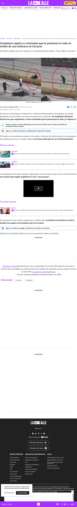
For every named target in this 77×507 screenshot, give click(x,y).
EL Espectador (14, 471)
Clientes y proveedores (31, 469)
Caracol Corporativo (15, 478)
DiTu (11, 469)
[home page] (38, 3)
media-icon (38, 504)
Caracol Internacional (16, 476)
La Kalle (2, 38)
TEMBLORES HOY (58, 8)
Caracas (18, 280)
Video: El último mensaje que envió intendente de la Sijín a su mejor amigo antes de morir (44, 164)
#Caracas (6, 266)
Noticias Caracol (14, 457)
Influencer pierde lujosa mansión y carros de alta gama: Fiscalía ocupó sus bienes (41, 153)
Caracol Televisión (15, 460)
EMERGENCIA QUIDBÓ (31, 8)
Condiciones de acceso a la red (55, 457)
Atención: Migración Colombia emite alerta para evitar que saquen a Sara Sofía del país (43, 210)
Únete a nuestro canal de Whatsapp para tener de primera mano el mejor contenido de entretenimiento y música (36, 125)
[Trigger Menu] (2, 3)
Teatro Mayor (13, 474)
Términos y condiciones (53, 468)
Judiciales (17, 38)
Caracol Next (13, 481)
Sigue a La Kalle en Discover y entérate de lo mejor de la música (28, 131)
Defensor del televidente (32, 460)
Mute (57, 504)
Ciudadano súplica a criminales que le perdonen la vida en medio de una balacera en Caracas (49, 38)
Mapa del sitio (29, 474)
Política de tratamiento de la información (55, 463)
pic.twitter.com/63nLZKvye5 (43, 271)
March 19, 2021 (54, 274)
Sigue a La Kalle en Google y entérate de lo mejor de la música (28, 228)
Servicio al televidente (31, 457)
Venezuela (29, 280)
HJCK (11, 467)
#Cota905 (15, 266)
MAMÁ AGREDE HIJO (45, 8)
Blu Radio (12, 464)
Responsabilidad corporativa (55, 460)
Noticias (9, 38)
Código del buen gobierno (32, 464)
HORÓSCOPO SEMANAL (16, 8)
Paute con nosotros (30, 471)
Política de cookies (52, 465)
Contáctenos (28, 467)
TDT (26, 462)
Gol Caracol (13, 462)
